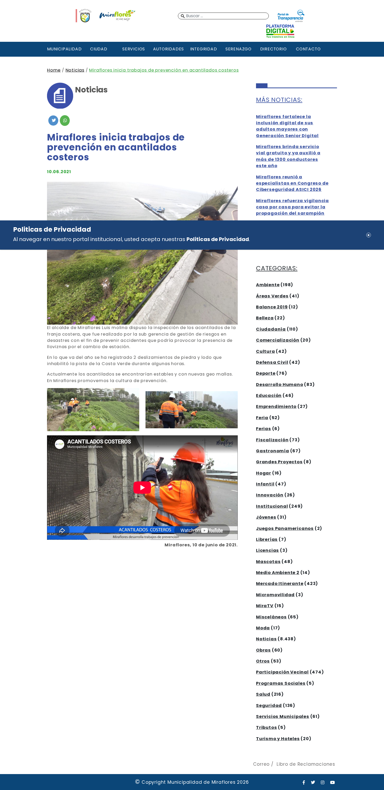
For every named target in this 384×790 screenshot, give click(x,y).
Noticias (75, 70)
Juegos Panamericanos (285, 528)
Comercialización (277, 340)
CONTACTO (308, 49)
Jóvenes (266, 517)
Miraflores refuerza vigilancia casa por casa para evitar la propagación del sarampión (292, 207)
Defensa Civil (272, 362)
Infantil (265, 484)
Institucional (272, 506)
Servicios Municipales (282, 716)
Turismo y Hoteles (278, 739)
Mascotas (268, 562)
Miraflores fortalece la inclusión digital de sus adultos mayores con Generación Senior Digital (287, 126)
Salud (263, 694)
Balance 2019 (272, 307)
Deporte (266, 373)
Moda (263, 628)
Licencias (267, 550)
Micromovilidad (275, 595)
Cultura (265, 351)
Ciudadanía (271, 329)
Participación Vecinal (282, 672)
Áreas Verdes (272, 296)
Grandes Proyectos (279, 462)
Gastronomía (272, 451)
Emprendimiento (276, 406)
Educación (269, 396)
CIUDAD (98, 49)
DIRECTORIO (273, 49)
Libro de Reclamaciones (306, 764)
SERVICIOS (133, 49)
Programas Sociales (280, 683)
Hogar (263, 473)
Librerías (267, 539)
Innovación (269, 495)
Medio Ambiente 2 (277, 573)
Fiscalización (272, 440)
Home (54, 70)
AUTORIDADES (168, 49)
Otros (263, 661)
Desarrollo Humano (279, 385)
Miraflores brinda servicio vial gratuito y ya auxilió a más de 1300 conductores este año (288, 156)
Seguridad (269, 706)
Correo (261, 764)
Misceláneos (271, 617)
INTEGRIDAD (203, 49)
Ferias (263, 429)
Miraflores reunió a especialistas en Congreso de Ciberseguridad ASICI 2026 (292, 183)
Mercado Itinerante (279, 584)
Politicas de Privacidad (218, 239)
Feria (262, 418)
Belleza (265, 318)
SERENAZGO (238, 49)
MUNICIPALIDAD (63, 49)
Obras (263, 650)
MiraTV (265, 606)
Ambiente (268, 285)
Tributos (266, 727)
